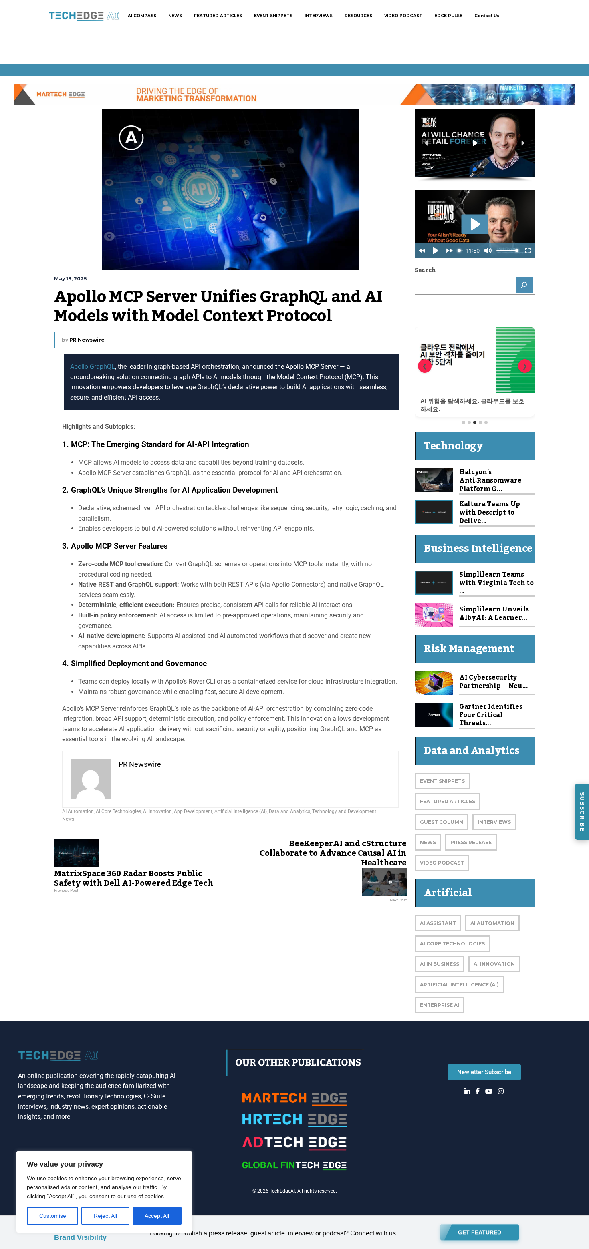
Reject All (105, 1216)
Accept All (157, 1216)
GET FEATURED (479, 1231)
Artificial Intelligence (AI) (240, 811)
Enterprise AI (439, 1005)
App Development (193, 811)
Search (425, 270)
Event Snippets (442, 781)
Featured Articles (447, 801)
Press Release (471, 842)
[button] (427, 143)
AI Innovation (157, 811)
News (68, 819)
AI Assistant (438, 923)
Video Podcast (442, 863)
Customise (52, 1216)
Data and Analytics (289, 811)
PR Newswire (87, 340)
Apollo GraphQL (92, 366)
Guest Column (441, 822)
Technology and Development (344, 811)
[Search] (524, 285)
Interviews (494, 822)
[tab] (463, 422)
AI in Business (439, 964)
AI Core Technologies (118, 811)
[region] (104, 1192)
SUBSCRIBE (582, 812)
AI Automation (78, 811)
